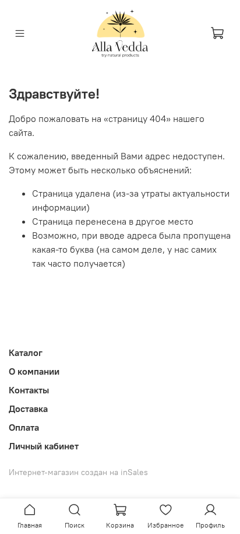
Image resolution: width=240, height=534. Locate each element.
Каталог (26, 352)
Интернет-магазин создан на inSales (78, 472)
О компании (34, 371)
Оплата (24, 427)
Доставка (28, 408)
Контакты (29, 390)
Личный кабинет (44, 446)
